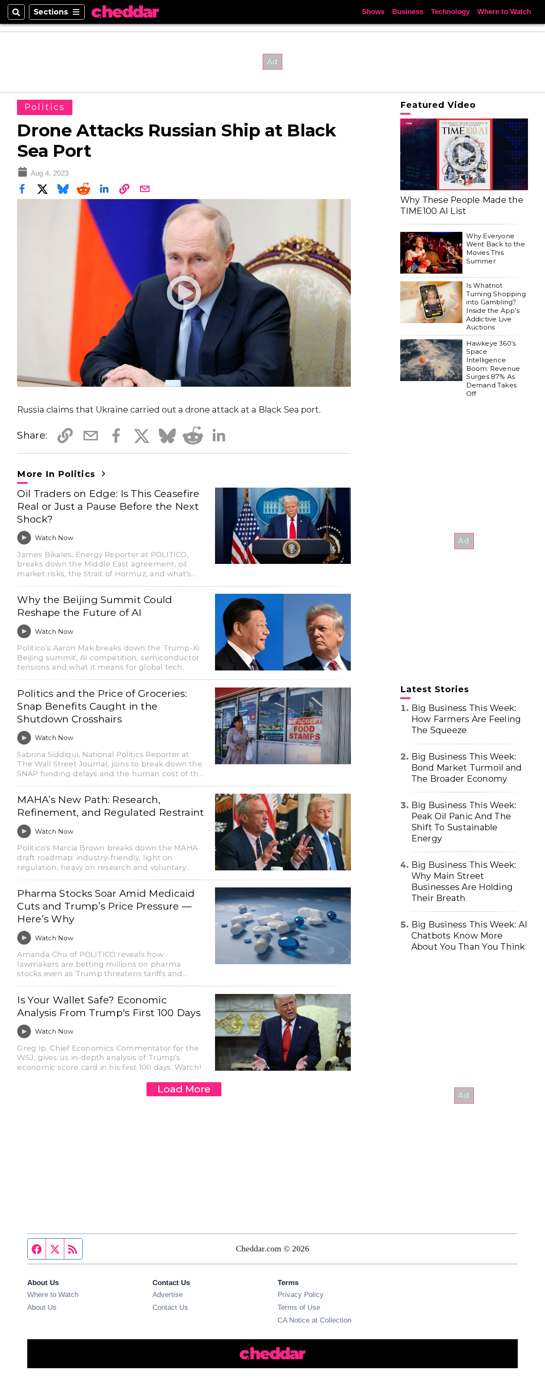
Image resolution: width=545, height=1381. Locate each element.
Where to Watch (504, 11)
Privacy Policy (301, 1294)
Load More (184, 1089)
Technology (450, 11)
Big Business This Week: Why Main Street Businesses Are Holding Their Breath (463, 881)
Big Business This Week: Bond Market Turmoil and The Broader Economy (466, 767)
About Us (42, 1307)
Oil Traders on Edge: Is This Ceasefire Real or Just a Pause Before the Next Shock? (108, 506)
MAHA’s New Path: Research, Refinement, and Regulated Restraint (110, 806)
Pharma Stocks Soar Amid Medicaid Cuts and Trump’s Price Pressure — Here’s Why (106, 906)
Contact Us (170, 1307)
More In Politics (57, 474)
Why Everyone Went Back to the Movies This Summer (495, 248)
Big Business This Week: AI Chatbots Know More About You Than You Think (469, 935)
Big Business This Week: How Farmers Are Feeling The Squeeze (466, 719)
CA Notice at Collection (314, 1320)
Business (407, 11)
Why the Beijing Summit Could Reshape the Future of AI (94, 606)
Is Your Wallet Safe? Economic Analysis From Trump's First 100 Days (108, 1006)
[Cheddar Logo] (125, 12)
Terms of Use (299, 1307)
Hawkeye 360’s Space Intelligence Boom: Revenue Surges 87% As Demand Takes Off (493, 368)
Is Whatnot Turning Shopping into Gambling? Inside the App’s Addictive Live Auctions (496, 306)
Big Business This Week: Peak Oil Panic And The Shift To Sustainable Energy (463, 822)
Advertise (167, 1294)
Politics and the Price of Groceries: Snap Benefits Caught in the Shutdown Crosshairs (101, 706)
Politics (44, 107)
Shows (373, 11)
